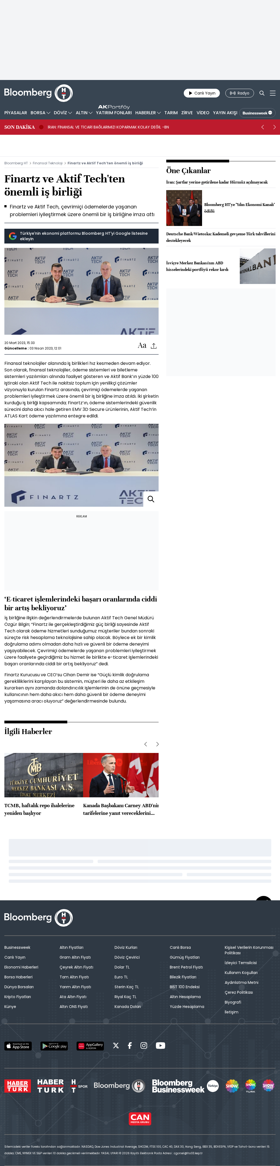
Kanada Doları (128, 1006)
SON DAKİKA (19, 127)
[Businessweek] (185, 1086)
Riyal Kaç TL (125, 996)
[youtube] (160, 1046)
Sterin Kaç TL (127, 987)
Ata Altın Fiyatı (73, 996)
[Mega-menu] (273, 93)
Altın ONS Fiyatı (74, 1006)
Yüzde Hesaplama (187, 1006)
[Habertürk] (17, 1086)
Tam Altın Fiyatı (74, 977)
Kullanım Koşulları (241, 972)
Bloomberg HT (16, 163)
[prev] (262, 127)
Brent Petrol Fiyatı (186, 967)
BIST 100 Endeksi (185, 987)
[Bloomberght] (38, 93)
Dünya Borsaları (19, 987)
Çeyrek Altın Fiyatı (76, 967)
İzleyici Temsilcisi (241, 963)
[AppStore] (18, 1046)
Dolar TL (122, 967)
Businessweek (17, 947)
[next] (274, 127)
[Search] (261, 93)
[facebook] (130, 1046)
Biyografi (233, 1002)
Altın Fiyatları (71, 947)
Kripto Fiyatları (17, 996)
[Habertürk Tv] (50, 1086)
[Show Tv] (232, 1086)
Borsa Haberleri (18, 977)
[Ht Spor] (79, 1086)
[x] (116, 1046)
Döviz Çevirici (127, 957)
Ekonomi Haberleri (21, 967)
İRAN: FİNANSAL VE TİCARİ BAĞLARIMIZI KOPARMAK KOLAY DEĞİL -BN (108, 127)
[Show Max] (269, 1086)
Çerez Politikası (239, 992)
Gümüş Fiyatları (185, 957)
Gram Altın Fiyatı (75, 957)
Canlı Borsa (180, 947)
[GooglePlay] (54, 1046)
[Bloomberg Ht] (119, 1086)
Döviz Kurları (126, 947)
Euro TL (121, 977)
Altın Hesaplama (185, 996)
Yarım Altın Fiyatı (75, 987)
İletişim (231, 1012)
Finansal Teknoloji (48, 163)
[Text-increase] (142, 345)
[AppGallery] (90, 1046)
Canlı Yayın (14, 957)
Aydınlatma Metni (241, 982)
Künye (10, 1006)
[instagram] (144, 1046)
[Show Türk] (250, 1086)
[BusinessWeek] (257, 112)
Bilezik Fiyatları (183, 977)
